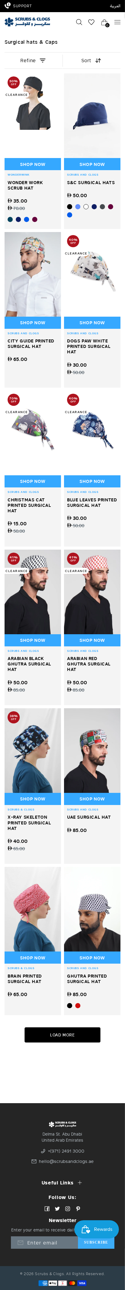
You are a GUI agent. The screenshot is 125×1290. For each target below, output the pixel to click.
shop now (33, 164)
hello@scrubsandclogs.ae (64, 1161)
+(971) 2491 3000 (66, 1151)
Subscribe (96, 1242)
